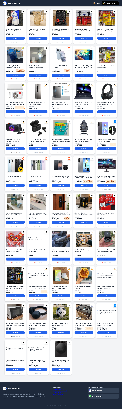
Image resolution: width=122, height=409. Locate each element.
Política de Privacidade (60, 391)
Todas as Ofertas (58, 389)
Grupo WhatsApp (58, 392)
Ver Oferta (15, 38)
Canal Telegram (58, 394)
